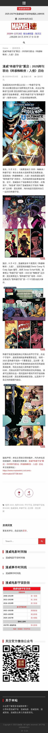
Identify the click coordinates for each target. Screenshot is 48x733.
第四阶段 (34, 610)
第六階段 (34, 618)
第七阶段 (34, 625)
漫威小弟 (27, 76)
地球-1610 (9, 505)
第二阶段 (34, 600)
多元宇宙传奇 (22, 607)
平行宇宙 (28, 505)
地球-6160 (19, 505)
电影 (14, 629)
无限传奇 (22, 592)
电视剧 (20, 629)
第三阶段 (34, 603)
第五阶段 (34, 614)
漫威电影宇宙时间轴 (15, 558)
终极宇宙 (23, 508)
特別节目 (27, 629)
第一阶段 (34, 596)
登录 (25, 531)
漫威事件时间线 (13, 573)
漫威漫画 (14, 508)
